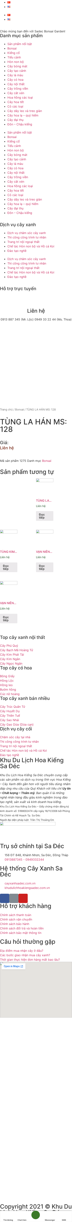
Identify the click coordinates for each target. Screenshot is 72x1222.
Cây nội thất (16, 84)
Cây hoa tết (15, 102)
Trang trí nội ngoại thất (23, 242)
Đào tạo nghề (16, 251)
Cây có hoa (15, 79)
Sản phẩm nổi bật (19, 44)
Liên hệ (7, 447)
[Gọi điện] (35, 1216)
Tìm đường (8, 1220)
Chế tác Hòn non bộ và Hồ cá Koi (30, 246)
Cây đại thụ (15, 120)
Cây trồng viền (17, 88)
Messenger (50, 1220)
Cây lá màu (15, 75)
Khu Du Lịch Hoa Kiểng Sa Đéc (32, 763)
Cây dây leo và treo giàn (24, 111)
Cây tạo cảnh (16, 71)
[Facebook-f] (4, 898)
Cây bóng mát (17, 66)
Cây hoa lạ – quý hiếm (22, 115)
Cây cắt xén (15, 93)
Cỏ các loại (15, 106)
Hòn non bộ (15, 62)
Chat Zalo (22, 1220)
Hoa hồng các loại (20, 97)
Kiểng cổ (13, 53)
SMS (64, 1220)
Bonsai (12, 48)
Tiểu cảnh (14, 57)
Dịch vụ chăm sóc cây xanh (26, 233)
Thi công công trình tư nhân (26, 237)
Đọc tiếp (42, 516)
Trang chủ (6, 409)
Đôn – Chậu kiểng (19, 124)
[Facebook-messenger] (13, 898)
